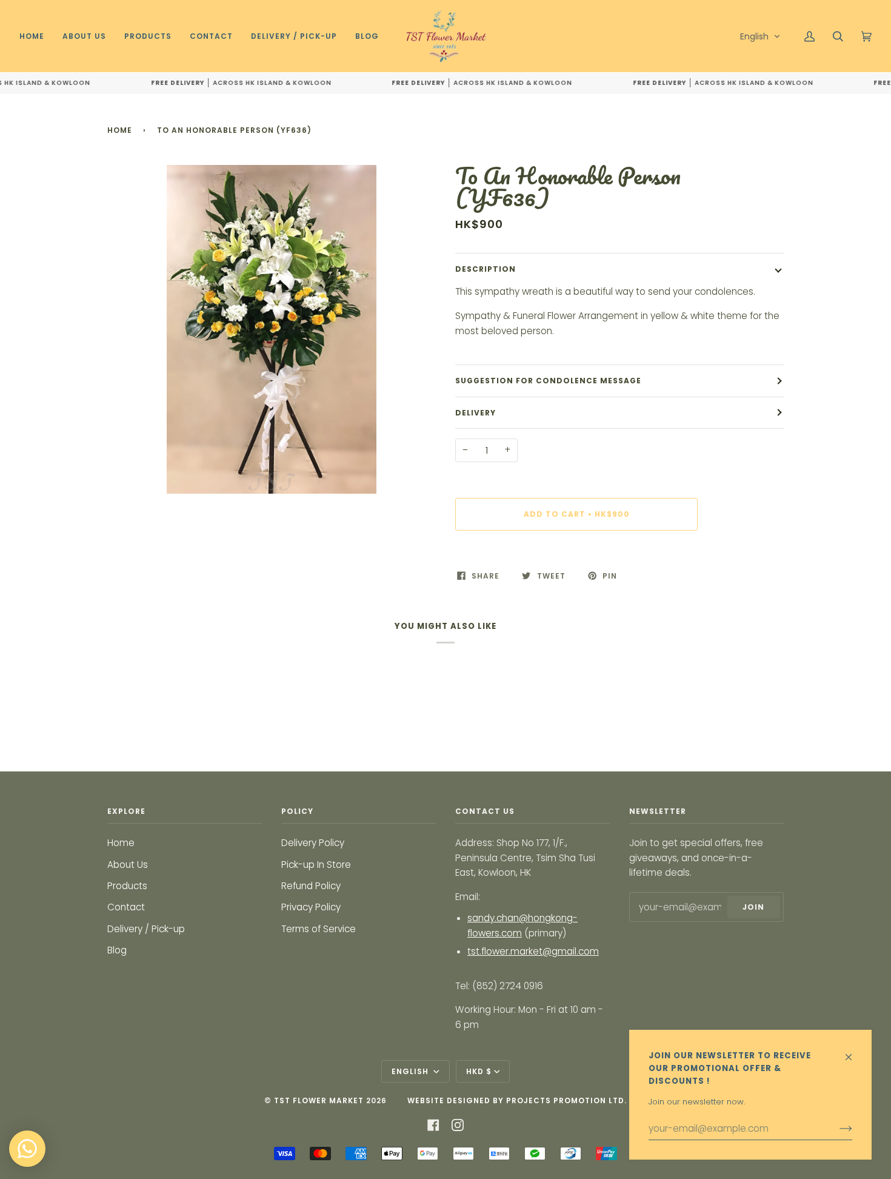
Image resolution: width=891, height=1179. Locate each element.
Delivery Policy (312, 842)
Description (485, 269)
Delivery (475, 413)
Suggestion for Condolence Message (548, 380)
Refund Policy (311, 885)
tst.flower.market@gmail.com (533, 951)
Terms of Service (318, 928)
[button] (760, 36)
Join (753, 907)
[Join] (836, 1128)
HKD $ (479, 1071)
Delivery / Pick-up (146, 928)
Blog (117, 950)
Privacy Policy (311, 907)
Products (127, 885)
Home (119, 130)
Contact (126, 907)
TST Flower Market (319, 1100)
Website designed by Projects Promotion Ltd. (517, 1100)
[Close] (854, 1051)
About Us (127, 864)
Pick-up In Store (316, 864)
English (411, 1071)
